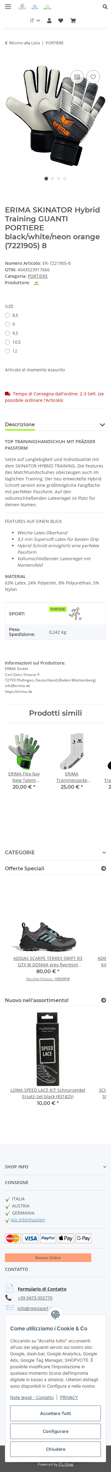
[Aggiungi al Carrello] (10, 62)
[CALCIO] (75, 613)
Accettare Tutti (55, 1413)
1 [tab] (46, 178)
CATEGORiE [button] (20, 852)
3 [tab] (58, 178)
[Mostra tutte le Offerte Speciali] (103, 868)
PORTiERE (38, 276)
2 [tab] (52, 178)
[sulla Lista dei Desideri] (93, 77)
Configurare (55, 1431)
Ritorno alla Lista (24, 43)
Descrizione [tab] (20, 424)
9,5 (15, 333)
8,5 (15, 315)
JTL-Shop (66, 1464)
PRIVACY (69, 1397)
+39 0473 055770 (35, 1298)
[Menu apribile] (8, 4)
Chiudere (55, 1449)
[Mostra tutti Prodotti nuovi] (103, 1000)
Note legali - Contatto (32, 1397)
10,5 (16, 342)
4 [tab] (65, 178)
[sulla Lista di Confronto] (77, 77)
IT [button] (32, 20)
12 (14, 351)
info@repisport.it (34, 1308)
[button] (107, 7)
